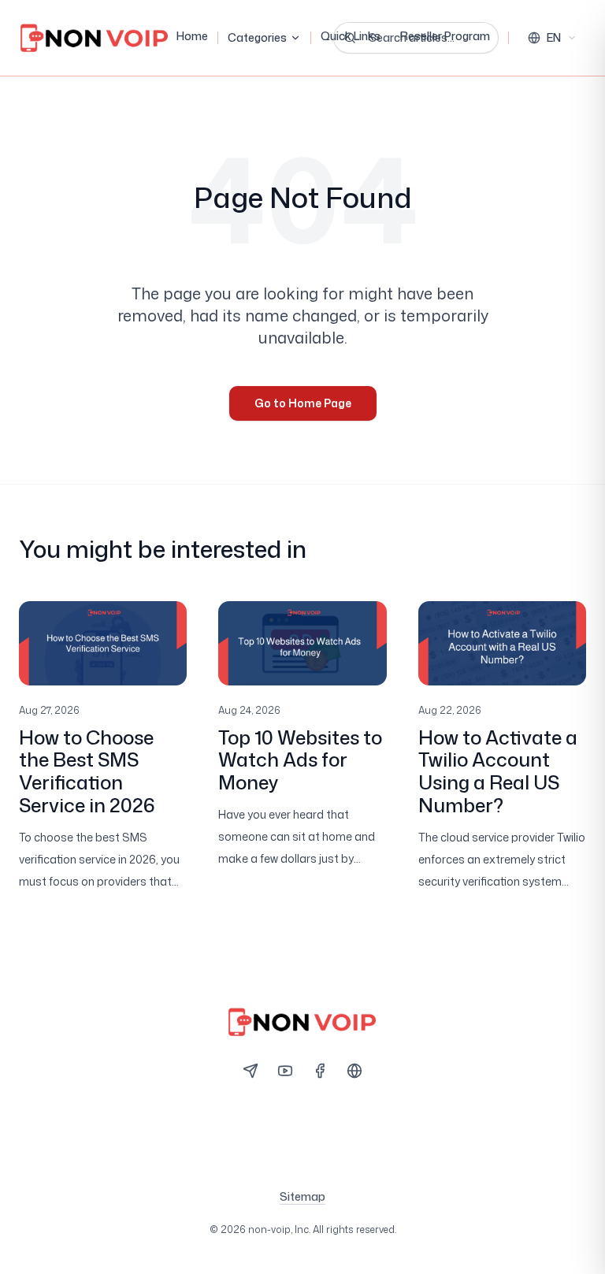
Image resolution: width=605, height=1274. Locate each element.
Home (192, 35)
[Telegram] (250, 1071)
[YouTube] (285, 1071)
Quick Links (350, 35)
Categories (257, 37)
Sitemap (302, 1196)
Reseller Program (445, 35)
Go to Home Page (302, 403)
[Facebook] (320, 1071)
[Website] (354, 1071)
